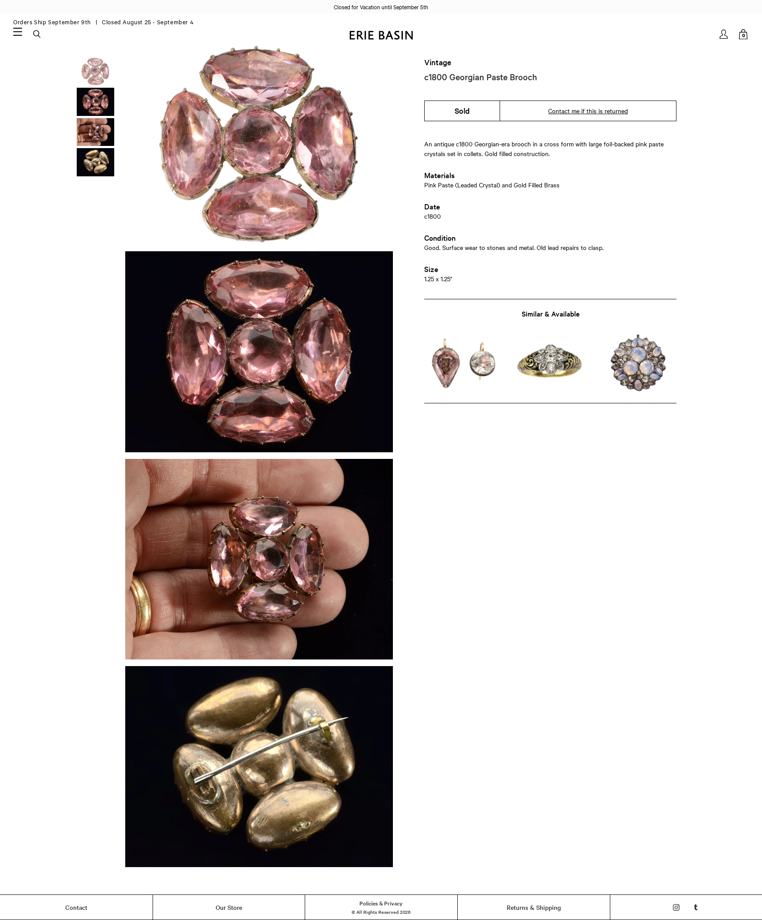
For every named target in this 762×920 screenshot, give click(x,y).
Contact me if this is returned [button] (588, 110)
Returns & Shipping (534, 907)
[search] (37, 34)
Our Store (229, 907)
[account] (724, 34)
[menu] (17, 31)
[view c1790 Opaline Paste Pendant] (637, 363)
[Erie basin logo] (381, 34)
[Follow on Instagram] (676, 907)
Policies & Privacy (381, 902)
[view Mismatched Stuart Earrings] (462, 363)
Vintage (437, 62)
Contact (76, 907)
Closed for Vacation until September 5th (381, 7)
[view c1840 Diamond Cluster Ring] (550, 363)
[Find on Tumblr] (696, 907)
